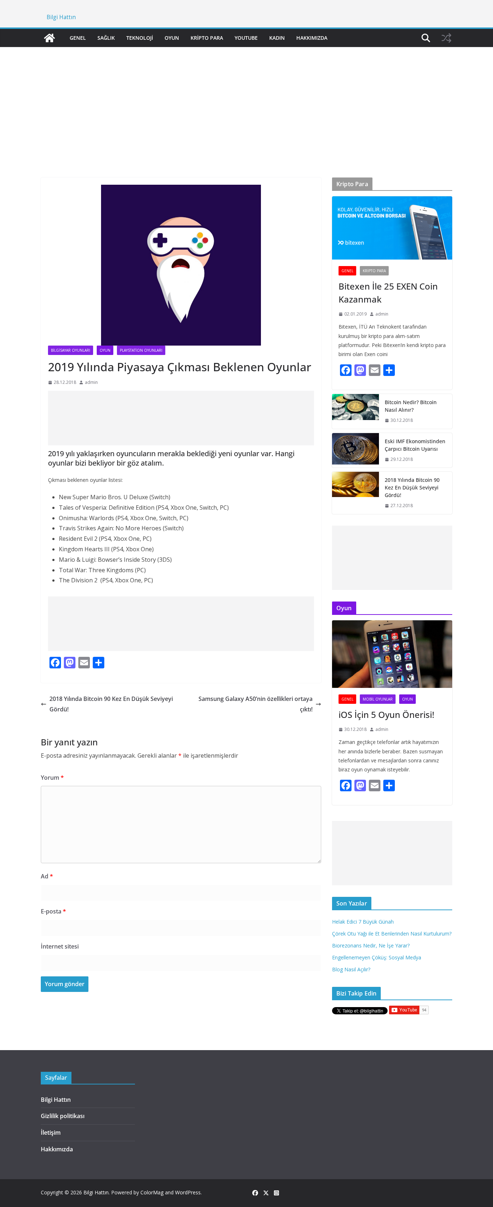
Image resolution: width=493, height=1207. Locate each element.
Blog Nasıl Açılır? (351, 969)
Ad (47, 876)
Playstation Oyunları (141, 350)
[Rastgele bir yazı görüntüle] (446, 38)
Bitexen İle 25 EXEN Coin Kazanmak (388, 292)
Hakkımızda (311, 37)
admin (91, 382)
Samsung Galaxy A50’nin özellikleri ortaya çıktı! (255, 704)
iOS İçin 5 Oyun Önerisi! (386, 714)
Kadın (277, 37)
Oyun (172, 37)
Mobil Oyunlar (378, 699)
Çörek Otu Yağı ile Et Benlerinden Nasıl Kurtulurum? (391, 933)
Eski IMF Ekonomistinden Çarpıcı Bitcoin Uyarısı (415, 445)
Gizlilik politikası (62, 1116)
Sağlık (106, 37)
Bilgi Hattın (61, 17)
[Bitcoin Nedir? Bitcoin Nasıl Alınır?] (355, 411)
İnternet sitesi (60, 946)
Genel (78, 37)
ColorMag (151, 1192)
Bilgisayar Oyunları (70, 350)
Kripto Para (207, 37)
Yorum (52, 778)
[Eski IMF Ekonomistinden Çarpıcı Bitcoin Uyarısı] (355, 450)
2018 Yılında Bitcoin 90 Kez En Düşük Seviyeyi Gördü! (111, 704)
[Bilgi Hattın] (49, 38)
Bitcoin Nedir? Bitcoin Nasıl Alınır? (411, 406)
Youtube (246, 37)
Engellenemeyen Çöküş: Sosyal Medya (376, 957)
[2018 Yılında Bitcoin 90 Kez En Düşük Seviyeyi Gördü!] (355, 493)
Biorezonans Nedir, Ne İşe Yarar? (371, 945)
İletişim (51, 1133)
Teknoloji (139, 37)
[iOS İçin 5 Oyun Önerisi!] (392, 654)
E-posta (53, 911)
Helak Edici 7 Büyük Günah (363, 921)
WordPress (188, 1192)
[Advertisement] (246, 101)
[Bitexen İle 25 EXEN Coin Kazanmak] (392, 228)
